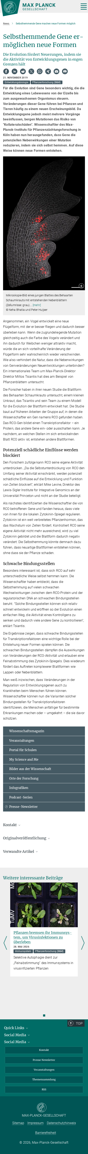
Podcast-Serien (21, 797)
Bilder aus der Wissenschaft (30, 769)
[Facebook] (6, 71)
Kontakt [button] (10, 825)
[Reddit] (23, 71)
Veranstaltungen (21, 741)
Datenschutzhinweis (61, 1123)
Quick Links (14, 1028)
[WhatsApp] (40, 71)
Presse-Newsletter (23, 807)
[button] (81, 286)
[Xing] (48, 71)
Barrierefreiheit (45, 1133)
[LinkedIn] (14, 71)
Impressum (35, 1123)
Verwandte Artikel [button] (19, 852)
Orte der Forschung (23, 778)
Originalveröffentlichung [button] (25, 838)
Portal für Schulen (23, 750)
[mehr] (37, 305)
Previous (5, 943)
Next (83, 943)
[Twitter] (31, 71)
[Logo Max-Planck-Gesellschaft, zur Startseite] (38, 8)
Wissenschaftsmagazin (26, 731)
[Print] (65, 71)
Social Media (15, 1035)
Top (79, 1023)
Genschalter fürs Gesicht (35, 932)
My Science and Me (23, 759)
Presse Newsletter (44, 1059)
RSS (44, 1089)
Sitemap (18, 1123)
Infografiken (18, 788)
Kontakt (44, 1049)
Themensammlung (44, 1079)
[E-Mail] (56, 71)
